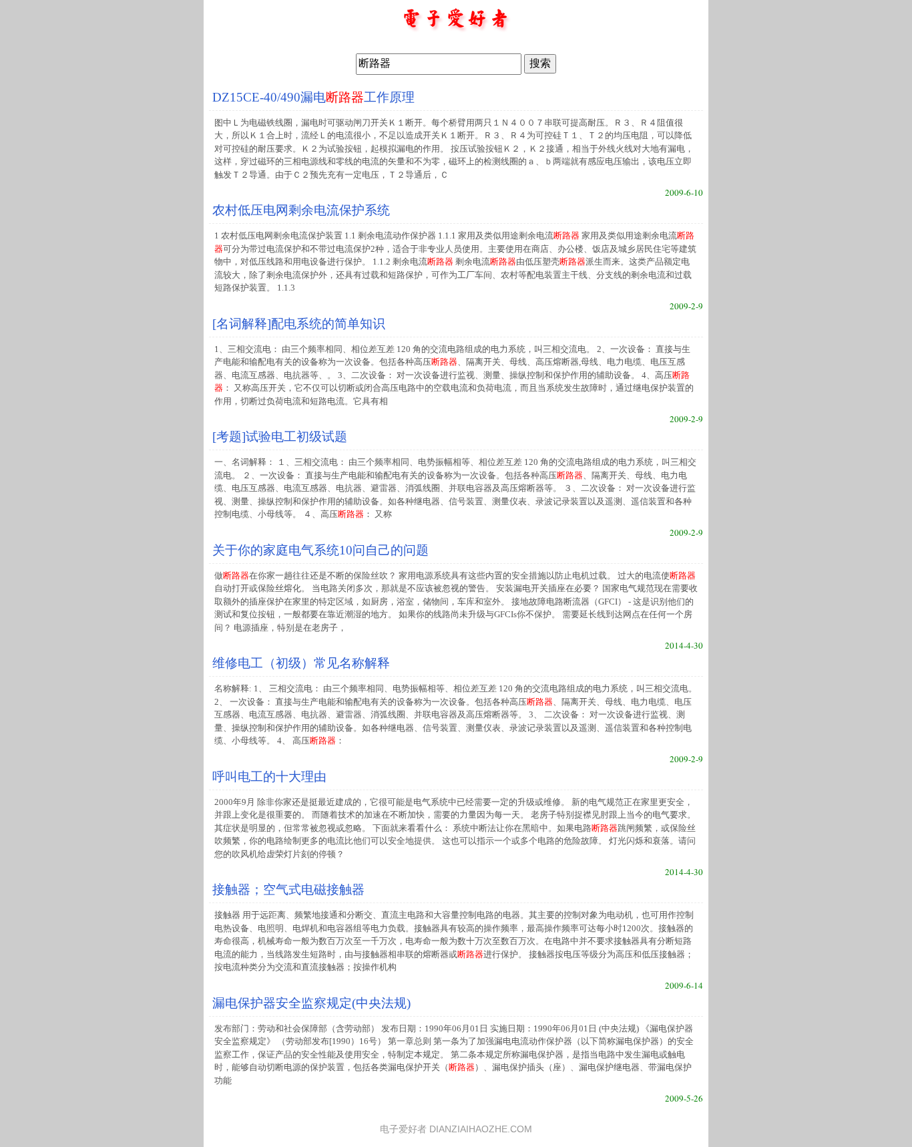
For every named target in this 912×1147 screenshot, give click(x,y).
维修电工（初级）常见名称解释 (301, 663)
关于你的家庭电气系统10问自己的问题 (320, 550)
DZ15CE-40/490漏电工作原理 (313, 97)
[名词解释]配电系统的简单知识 (298, 324)
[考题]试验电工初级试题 (279, 437)
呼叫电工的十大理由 (269, 777)
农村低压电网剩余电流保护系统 (301, 210)
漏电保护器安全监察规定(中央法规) (311, 1003)
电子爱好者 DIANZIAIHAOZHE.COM (456, 1129)
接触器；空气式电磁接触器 (288, 889)
